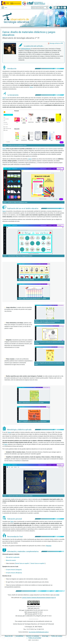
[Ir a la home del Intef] (33, 3)
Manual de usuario (11, 560)
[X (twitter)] (59, 7)
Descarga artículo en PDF (56, 43)
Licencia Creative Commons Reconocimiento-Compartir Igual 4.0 (39, 597)
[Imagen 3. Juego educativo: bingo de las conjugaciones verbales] (33, 239)
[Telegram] (56, 7)
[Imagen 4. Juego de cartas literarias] (33, 272)
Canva (31, 87)
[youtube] (64, 7)
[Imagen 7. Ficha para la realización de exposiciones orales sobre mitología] (49, 333)
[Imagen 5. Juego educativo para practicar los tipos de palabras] (33, 291)
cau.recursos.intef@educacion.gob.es (39, 632)
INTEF (57, 595)
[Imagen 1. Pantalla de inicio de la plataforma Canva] (33, 127)
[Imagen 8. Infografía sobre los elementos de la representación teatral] (49, 354)
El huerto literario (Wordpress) (14, 573)
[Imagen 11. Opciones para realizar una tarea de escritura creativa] (33, 479)
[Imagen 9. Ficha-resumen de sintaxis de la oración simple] (33, 395)
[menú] (3, 8)
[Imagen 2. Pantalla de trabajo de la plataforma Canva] (33, 184)
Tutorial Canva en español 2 (37, 563)
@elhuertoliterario (26, 48)
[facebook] (62, 7)
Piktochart (48, 545)
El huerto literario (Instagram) (14, 569)
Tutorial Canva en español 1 (22, 563)
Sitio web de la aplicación (12, 557)
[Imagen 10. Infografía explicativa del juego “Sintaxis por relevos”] (33, 414)
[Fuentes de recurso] (50, 7)
